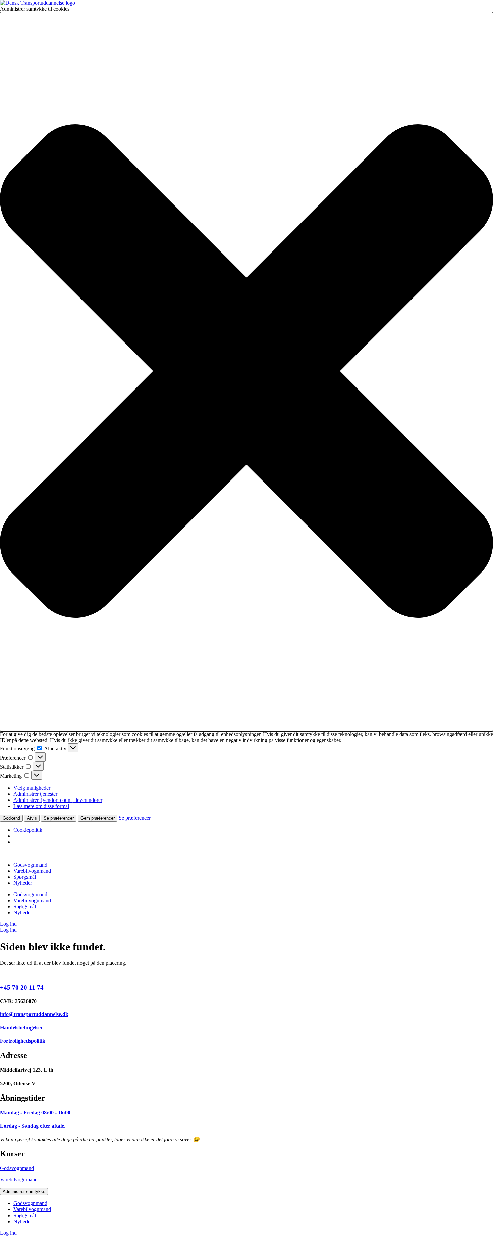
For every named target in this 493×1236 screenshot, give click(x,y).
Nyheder (22, 883)
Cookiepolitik (27, 830)
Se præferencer (59, 818)
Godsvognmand (30, 865)
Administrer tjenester (35, 794)
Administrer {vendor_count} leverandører (57, 800)
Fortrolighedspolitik (22, 1041)
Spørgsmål (24, 877)
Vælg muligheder (31, 788)
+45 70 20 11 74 (22, 987)
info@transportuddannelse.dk (34, 1014)
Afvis (32, 818)
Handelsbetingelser (21, 1028)
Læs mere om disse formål (41, 806)
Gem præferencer (97, 818)
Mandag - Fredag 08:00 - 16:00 (35, 1112)
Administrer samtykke (24, 1191)
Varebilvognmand (32, 871)
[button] (246, 371)
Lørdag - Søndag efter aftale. (32, 1126)
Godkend (11, 818)
